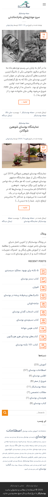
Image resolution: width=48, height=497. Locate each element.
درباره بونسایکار (32, 485)
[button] (44, 4)
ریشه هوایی (38, 453)
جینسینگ (11, 446)
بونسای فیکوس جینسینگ (34, 442)
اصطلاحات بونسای (37, 370)
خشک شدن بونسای (27, 449)
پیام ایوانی (9, 25)
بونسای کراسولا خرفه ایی (11, 442)
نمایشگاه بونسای (31, 221)
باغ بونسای (32, 437)
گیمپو (26, 469)
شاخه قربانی (33, 303)
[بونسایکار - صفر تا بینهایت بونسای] (24, 4)
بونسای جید (12, 437)
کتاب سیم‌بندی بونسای (28, 319)
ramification (42, 431)
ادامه (24, 102)
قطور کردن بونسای (15, 457)
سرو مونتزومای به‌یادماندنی (24, 17)
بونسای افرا (20, 437)
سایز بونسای (30, 453)
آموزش (42, 364)
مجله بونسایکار (24, 13)
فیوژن (36, 287)
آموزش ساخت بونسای (30, 431)
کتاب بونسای (40, 403)
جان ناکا (9, 112)
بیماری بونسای (42, 446)
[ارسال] (5, 413)
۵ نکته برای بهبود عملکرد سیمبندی (22, 270)
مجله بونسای (37, 461)
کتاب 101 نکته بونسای (27, 344)
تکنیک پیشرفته (34, 446)
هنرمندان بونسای (38, 398)
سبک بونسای (23, 453)
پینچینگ (20, 465)
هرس (31, 465)
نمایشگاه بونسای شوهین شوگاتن (24, 129)
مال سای (43, 461)
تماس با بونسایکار (17, 485)
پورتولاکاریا (26, 465)
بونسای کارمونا (22, 442)
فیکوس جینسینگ (27, 457)
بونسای (25, 437)
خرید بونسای (37, 449)
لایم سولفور (5, 457)
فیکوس (36, 457)
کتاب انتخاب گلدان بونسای (25, 311)
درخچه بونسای (17, 449)
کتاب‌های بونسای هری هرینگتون (22, 336)
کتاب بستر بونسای (30, 278)
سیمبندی (16, 453)
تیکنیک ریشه (25, 446)
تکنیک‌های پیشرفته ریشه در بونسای (21, 295)
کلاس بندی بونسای (33, 469)
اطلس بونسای (39, 375)
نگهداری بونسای (37, 465)
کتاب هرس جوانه (29, 328)
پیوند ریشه (14, 465)
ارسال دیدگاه (7, 115)
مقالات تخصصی (38, 392)
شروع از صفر (40, 381)
